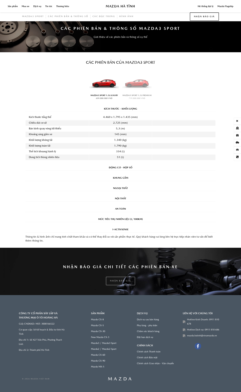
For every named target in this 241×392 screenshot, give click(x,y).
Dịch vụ (37, 6)
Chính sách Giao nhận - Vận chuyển (155, 363)
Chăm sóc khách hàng (148, 331)
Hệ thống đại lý (205, 6)
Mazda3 (95, 343)
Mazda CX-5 (97, 325)
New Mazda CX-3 (100, 337)
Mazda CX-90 (98, 361)
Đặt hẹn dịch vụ (145, 337)
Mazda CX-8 (97, 319)
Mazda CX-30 (98, 331)
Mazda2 (95, 349)
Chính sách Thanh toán (149, 352)
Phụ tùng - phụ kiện (147, 325)
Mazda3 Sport (33, 16)
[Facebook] (198, 346)
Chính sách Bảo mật (147, 357)
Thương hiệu (62, 6)
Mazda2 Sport (109, 349)
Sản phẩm (13, 6)
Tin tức (48, 6)
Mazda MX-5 (97, 367)
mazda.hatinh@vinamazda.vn (202, 336)
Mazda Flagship (225, 6)
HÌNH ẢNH (126, 16)
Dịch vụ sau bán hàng (148, 319)
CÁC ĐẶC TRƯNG (103, 16)
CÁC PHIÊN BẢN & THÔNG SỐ (68, 16)
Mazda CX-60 (98, 355)
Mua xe (25, 6)
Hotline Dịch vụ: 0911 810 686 (203, 330)
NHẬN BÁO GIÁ (204, 17)
